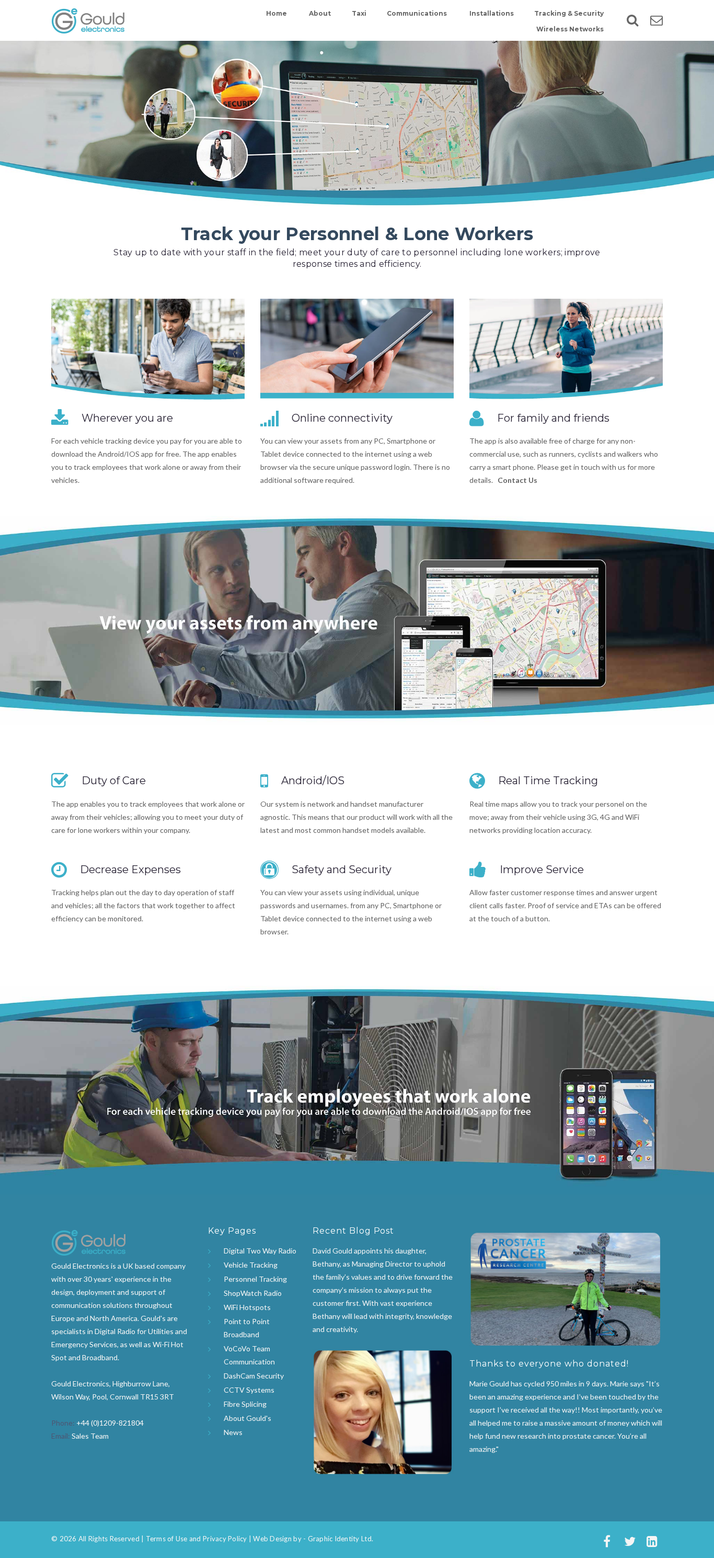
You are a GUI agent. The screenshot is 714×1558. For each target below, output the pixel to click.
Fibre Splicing (245, 1403)
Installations (491, 13)
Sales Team (90, 1435)
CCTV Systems (249, 1389)
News (233, 1432)
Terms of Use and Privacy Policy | (199, 1538)
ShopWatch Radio (253, 1293)
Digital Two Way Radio (260, 1250)
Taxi (359, 13)
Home (276, 13)
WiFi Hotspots (247, 1307)
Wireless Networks (570, 29)
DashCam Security (254, 1375)
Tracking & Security (569, 13)
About (320, 13)
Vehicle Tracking (251, 1264)
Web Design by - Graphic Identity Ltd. (312, 1538)
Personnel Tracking (255, 1278)
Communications (417, 13)
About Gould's (247, 1418)
